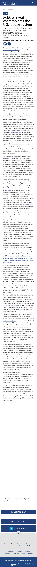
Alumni (23, 553)
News (6, 13)
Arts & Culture (19, 546)
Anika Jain (9, 40)
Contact (7, 553)
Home (6, 544)
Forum (28, 544)
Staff (28, 546)
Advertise (11, 551)
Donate (30, 553)
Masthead (16, 553)
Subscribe (19, 551)
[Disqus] (18, 425)
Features (20, 544)
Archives (27, 551)
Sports (9, 546)
